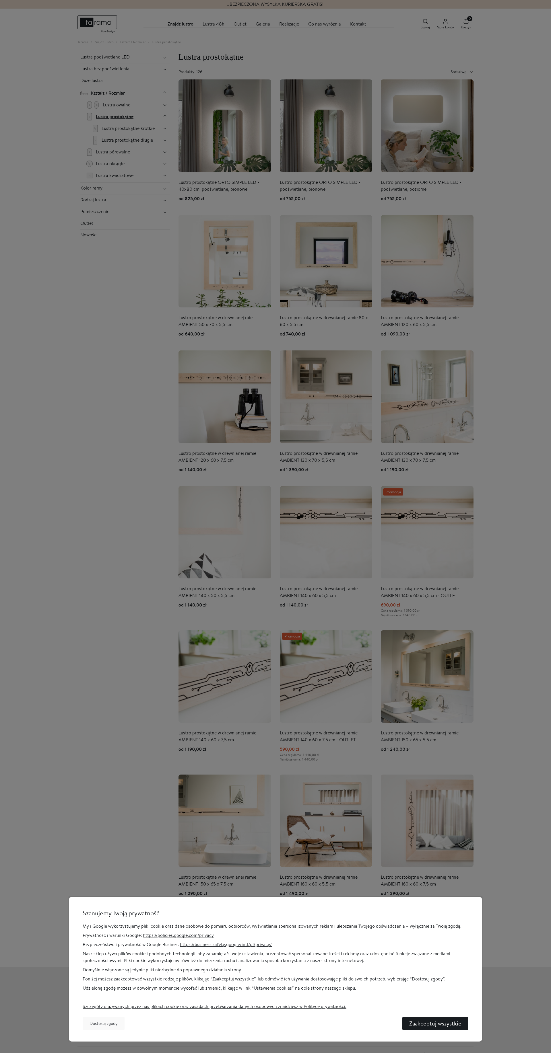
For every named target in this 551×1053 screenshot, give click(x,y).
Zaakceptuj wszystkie (435, 1023)
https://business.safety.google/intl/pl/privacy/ (226, 944)
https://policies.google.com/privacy (178, 935)
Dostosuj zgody (104, 1023)
